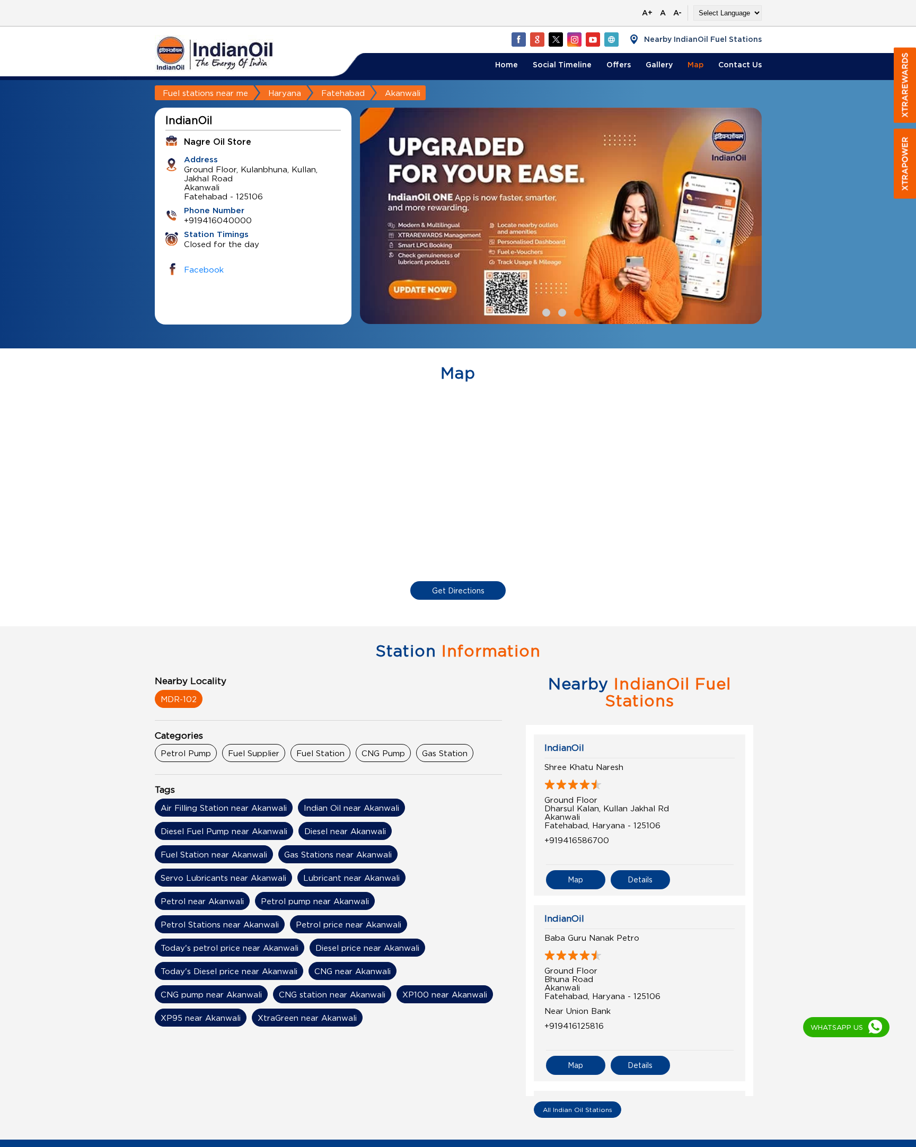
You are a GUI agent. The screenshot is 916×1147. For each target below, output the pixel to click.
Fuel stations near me (205, 93)
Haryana (284, 93)
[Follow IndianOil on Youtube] (593, 39)
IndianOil (564, 747)
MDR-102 (179, 699)
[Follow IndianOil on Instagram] (574, 39)
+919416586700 (576, 840)
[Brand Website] (611, 39)
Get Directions (458, 590)
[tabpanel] (561, 216)
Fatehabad (343, 93)
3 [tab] (576, 311)
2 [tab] (560, 311)
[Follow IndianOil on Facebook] (518, 39)
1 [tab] (545, 311)
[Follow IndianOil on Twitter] (555, 39)
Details (640, 879)
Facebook (204, 269)
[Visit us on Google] (537, 39)
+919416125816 (574, 1025)
